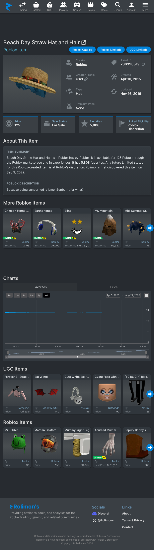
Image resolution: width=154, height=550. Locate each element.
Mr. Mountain (104, 210)
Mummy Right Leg (77, 430)
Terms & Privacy (133, 520)
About (126, 513)
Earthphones (43, 210)
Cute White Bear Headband (83, 376)
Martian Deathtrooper (49, 430)
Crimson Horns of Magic (21, 210)
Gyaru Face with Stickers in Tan (116, 376)
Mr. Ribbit (11, 430)
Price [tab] (114, 287)
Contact (127, 527)
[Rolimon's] (9, 6)
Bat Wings (41, 376)
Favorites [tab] (40, 287)
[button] (82, 50)
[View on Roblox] (83, 42)
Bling (68, 210)
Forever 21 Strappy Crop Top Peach (29, 376)
